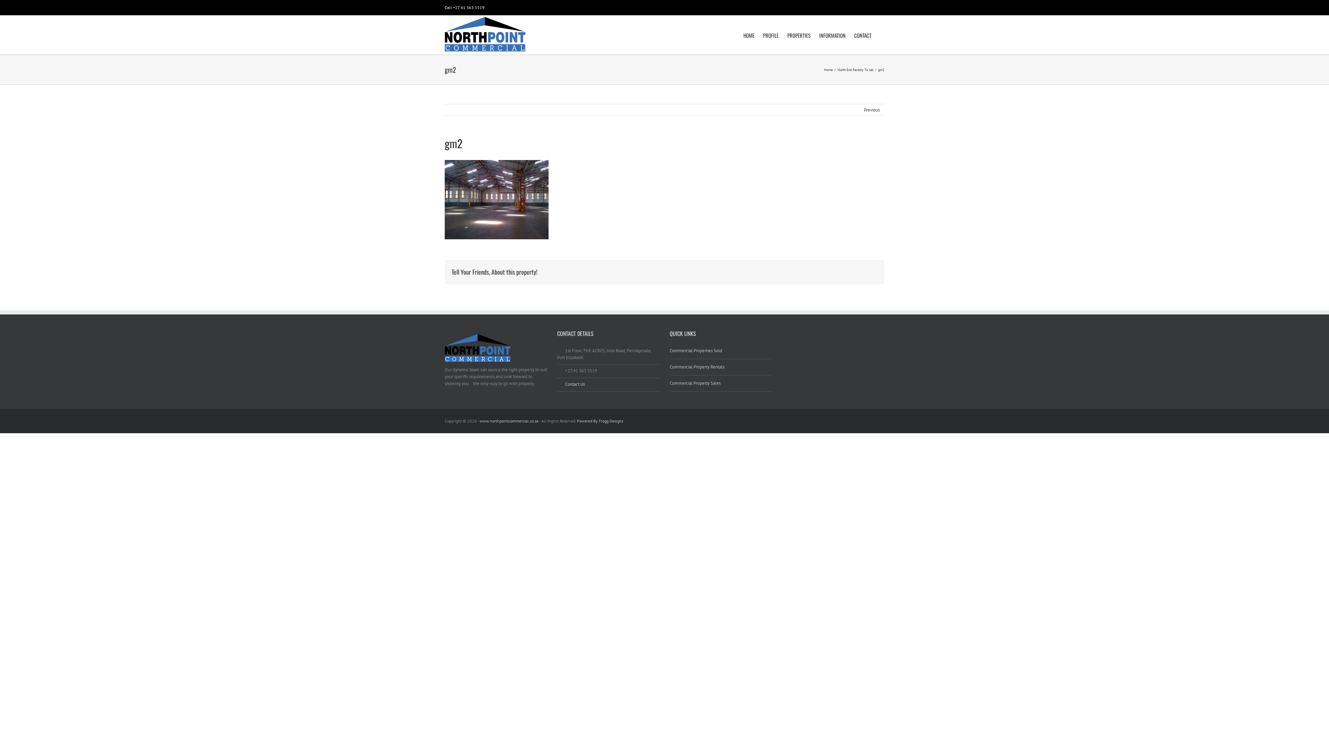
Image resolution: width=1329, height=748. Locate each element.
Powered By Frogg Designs (600, 421)
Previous (872, 110)
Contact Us (575, 384)
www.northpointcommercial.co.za (509, 421)
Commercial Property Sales (695, 383)
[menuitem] (753, 35)
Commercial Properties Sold (696, 351)
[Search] (882, 35)
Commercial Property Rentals (697, 367)
